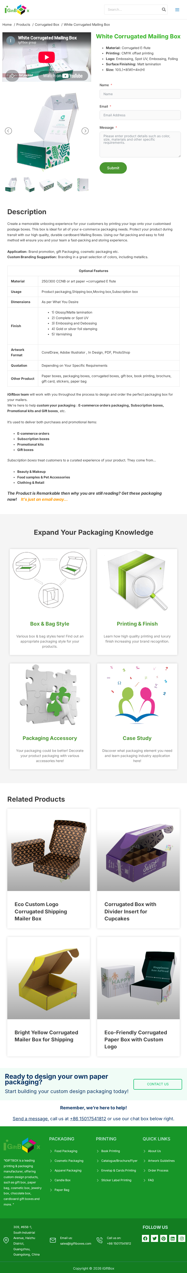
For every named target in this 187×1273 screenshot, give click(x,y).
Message (107, 127)
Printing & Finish (137, 624)
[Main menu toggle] (177, 10)
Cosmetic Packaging (69, 1161)
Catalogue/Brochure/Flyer (119, 1161)
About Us (154, 1151)
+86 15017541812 (88, 1118)
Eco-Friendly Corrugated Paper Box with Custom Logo (135, 1039)
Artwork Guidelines (161, 1161)
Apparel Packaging (68, 1170)
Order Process (158, 1170)
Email (104, 106)
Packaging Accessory (50, 738)
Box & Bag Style (49, 624)
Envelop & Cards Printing (118, 1170)
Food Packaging (66, 1151)
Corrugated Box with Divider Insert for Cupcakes (130, 911)
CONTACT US (158, 1084)
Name (104, 85)
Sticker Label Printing (116, 1180)
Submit (113, 168)
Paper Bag (62, 1190)
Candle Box (63, 1180)
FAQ (151, 1180)
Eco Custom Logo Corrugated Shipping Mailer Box (41, 911)
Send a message (30, 1118)
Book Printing (110, 1151)
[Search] (164, 9)
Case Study (137, 738)
